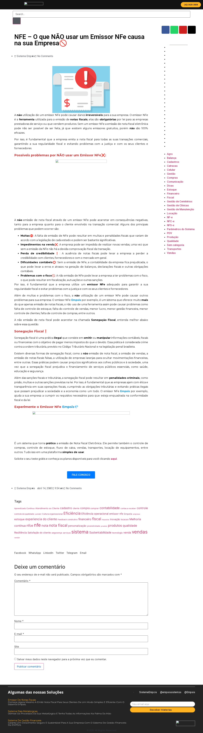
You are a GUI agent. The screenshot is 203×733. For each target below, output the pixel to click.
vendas (139, 532)
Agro (170, 47)
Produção (172, 130)
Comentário (22, 581)
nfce (29, 525)
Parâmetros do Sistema (181, 122)
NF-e (170, 110)
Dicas (170, 78)
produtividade (93, 526)
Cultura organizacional (52, 514)
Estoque (172, 82)
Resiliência (20, 532)
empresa (136, 514)
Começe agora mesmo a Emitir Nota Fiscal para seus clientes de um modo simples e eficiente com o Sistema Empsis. (66, 703)
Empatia (128, 514)
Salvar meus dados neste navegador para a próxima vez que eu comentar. (62, 659)
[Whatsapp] (174, 30)
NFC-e (170, 114)
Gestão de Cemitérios (180, 94)
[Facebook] (166, 30)
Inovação (115, 519)
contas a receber (128, 508)
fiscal (96, 519)
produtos (115, 525)
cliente (76, 508)
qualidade (130, 525)
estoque (19, 519)
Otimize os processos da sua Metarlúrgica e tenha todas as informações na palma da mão (59, 713)
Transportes (174, 142)
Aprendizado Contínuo (24, 508)
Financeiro (173, 86)
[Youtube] (183, 30)
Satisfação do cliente (39, 532)
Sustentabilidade (100, 532)
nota (45, 525)
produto (104, 526)
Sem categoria (176, 138)
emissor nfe (116, 513)
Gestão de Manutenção (181, 102)
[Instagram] (192, 30)
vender (17, 538)
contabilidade (110, 508)
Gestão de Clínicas (178, 98)
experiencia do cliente (41, 519)
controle (142, 508)
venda (127, 532)
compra (85, 508)
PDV (169, 126)
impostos (105, 520)
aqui (114, 458)
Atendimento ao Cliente (47, 508)
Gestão (171, 67)
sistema (79, 532)
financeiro (84, 519)
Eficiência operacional (94, 513)
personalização (77, 525)
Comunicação (175, 74)
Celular (171, 63)
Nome (18, 621)
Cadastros (173, 55)
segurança (57, 532)
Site (16, 646)
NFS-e (170, 118)
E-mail (19, 634)
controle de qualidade (24, 514)
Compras (172, 71)
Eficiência (72, 513)
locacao (125, 519)
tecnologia (117, 532)
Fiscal (170, 90)
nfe (37, 525)
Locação (172, 106)
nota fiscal (58, 525)
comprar (94, 508)
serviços (67, 533)
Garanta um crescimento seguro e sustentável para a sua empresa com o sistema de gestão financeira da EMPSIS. (67, 723)
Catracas (172, 59)
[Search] (17, 21)
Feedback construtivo (68, 519)
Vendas (171, 146)
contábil (38, 514)
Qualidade (173, 134)
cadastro (66, 508)
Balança (171, 51)
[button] (191, 4)
